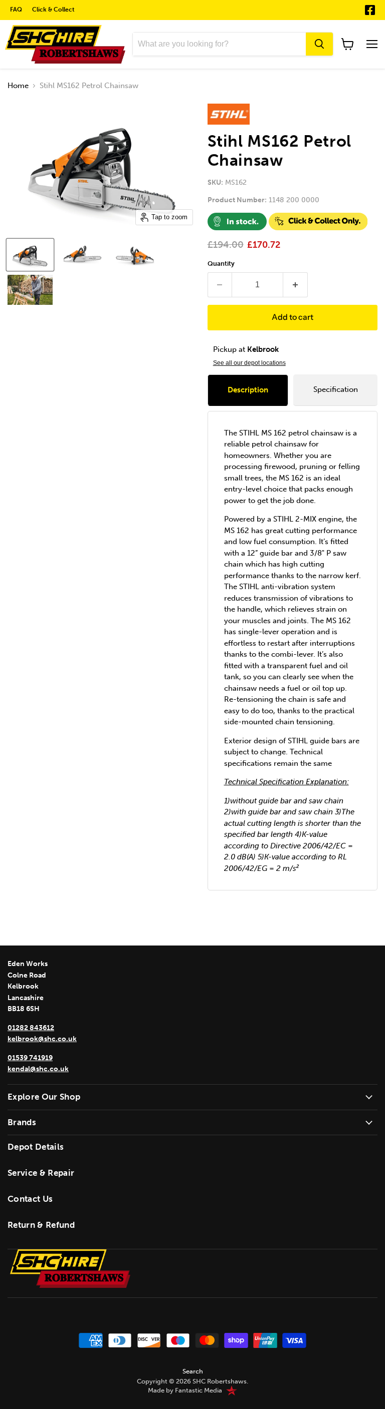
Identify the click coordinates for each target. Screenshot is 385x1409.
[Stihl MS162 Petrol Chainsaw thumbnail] (30, 255)
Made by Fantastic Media (185, 1390)
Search (192, 1371)
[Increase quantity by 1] (295, 284)
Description (248, 389)
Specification (335, 389)
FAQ (16, 9)
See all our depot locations (249, 362)
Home (18, 86)
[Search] (319, 44)
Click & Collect (53, 9)
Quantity (221, 263)
